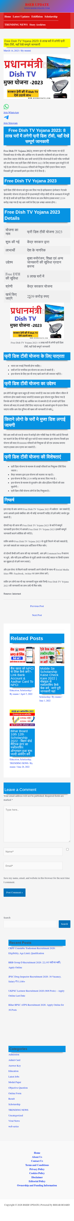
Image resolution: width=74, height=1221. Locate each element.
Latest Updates (21, 16)
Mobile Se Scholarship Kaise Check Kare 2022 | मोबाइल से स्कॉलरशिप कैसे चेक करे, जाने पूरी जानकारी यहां (50, 680)
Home (7, 16)
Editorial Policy (37, 1181)
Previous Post (37, 606)
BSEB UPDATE (37, 4)
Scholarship (51, 16)
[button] (37, 111)
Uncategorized (15, 1115)
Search (7, 917)
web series (13, 1126)
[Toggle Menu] (35, 16)
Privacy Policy (37, 1169)
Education (14, 690)
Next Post (37, 615)
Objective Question (18, 1087)
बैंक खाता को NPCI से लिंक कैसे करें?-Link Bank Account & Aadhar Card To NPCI (22, 677)
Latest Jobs (13, 1076)
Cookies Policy (37, 1173)
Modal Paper (14, 1082)
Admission (13, 1054)
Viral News (14, 1120)
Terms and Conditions (37, 1165)
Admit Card (14, 1060)
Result (11, 1098)
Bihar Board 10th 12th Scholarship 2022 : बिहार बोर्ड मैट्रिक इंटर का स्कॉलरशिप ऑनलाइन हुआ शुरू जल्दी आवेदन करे (21, 742)
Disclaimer (37, 1177)
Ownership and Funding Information (37, 1185)
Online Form (14, 1093)
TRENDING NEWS (16, 24)
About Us (37, 1157)
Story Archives (37, 24)
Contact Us (37, 1161)
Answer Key (14, 1065)
